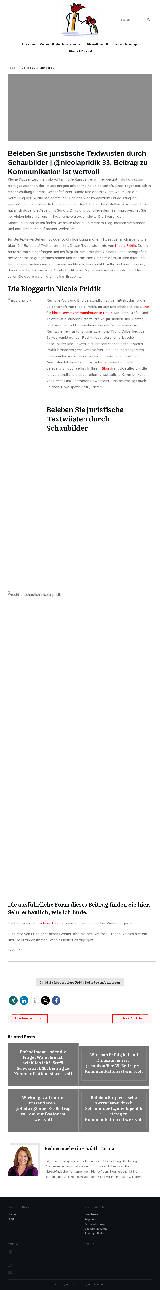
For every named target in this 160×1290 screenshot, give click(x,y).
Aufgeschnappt (95, 1224)
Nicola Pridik (125, 245)
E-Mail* (14, 950)
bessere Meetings (96, 1228)
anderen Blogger (51, 923)
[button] (13, 1000)
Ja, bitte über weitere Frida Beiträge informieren (80, 982)
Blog (106, 368)
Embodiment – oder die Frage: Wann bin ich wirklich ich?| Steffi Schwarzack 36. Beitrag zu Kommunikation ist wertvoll (43, 1064)
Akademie (91, 1214)
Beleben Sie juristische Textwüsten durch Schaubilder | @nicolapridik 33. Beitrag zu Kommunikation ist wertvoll (114, 1110)
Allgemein (91, 1219)
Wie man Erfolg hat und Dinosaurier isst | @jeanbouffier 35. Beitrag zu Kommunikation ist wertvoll (114, 1066)
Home (12, 1214)
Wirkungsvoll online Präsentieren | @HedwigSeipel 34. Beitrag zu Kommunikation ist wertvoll (43, 1110)
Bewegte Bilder (94, 1233)
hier (143, 904)
